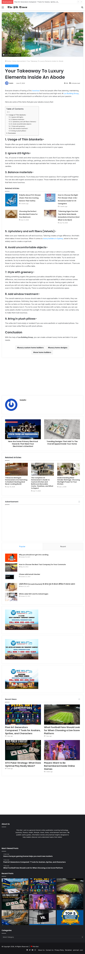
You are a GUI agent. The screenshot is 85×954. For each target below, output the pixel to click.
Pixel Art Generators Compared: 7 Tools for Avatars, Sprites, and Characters (40, 2)
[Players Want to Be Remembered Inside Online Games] (62, 750)
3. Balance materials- (18, 119)
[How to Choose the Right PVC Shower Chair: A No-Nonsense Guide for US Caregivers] (50, 198)
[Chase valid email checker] (11, 577)
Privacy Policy (59, 950)
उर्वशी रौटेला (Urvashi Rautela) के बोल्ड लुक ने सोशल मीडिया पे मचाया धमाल (47, 584)
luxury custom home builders (31, 347)
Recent (63, 546)
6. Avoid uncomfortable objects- (21, 124)
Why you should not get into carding (33, 555)
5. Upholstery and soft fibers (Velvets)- (23, 121)
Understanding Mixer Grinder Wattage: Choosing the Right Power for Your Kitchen (68, 481)
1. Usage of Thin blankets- (17, 115)
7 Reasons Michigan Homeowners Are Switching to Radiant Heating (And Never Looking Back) (16, 481)
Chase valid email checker (29, 574)
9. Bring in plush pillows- (18, 131)
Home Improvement (19, 61)
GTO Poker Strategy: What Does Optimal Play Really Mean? (23, 764)
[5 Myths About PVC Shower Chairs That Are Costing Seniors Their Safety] (11, 200)
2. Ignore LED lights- (17, 117)
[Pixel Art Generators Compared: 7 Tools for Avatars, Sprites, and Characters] (23, 714)
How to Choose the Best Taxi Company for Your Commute (42, 564)
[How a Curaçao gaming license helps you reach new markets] (15, 885)
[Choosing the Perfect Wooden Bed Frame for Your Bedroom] (11, 214)
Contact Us (49, 950)
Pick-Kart (36, 946)
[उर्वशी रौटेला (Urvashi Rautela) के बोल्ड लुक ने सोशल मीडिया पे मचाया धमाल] (11, 587)
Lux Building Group (71, 93)
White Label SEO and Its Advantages (33, 594)
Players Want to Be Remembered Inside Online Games (59, 766)
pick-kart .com (78, 950)
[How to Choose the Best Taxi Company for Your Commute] (11, 567)
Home (8, 61)
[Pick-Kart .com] (17, 7)
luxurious (36, 91)
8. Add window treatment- (19, 128)
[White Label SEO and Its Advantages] (11, 597)
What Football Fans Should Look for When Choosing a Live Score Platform (62, 730)
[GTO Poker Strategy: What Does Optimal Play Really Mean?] (23, 750)
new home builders (42, 352)
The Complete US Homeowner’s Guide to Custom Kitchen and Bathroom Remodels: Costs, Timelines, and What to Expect (42, 483)
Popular (22, 546)
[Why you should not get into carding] (11, 558)
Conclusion (12, 133)
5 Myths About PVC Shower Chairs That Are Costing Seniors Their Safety (30, 198)
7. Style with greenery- (18, 126)
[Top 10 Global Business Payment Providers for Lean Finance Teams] (70, 901)
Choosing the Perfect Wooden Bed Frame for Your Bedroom (28, 214)
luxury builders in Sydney (53, 238)
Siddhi (11, 83)
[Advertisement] (42, 376)
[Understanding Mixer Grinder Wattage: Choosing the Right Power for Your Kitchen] (68, 469)
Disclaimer (68, 950)
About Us (41, 950)
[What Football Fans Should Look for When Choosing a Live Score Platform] (62, 714)
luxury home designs (58, 347)
